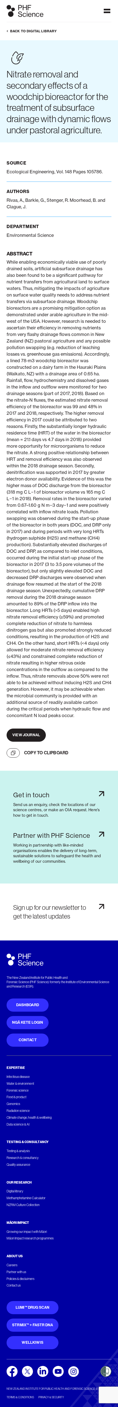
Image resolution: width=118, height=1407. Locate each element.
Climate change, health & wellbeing (29, 1118)
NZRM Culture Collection (23, 1205)
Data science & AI (18, 1124)
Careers (12, 1265)
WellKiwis (32, 1342)
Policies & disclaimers (20, 1279)
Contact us (14, 1285)
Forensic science (18, 1090)
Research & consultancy (23, 1158)
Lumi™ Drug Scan (33, 1307)
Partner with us (16, 1272)
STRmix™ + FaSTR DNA (32, 1325)
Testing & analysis (18, 1151)
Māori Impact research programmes (30, 1238)
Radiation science (18, 1111)
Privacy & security (51, 1397)
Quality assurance (18, 1165)
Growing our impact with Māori (27, 1232)
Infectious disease (18, 1077)
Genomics (13, 1104)
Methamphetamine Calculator (26, 1198)
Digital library (15, 1191)
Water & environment (20, 1084)
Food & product (16, 1097)
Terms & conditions (20, 1397)
